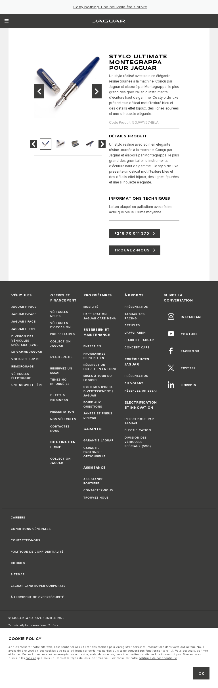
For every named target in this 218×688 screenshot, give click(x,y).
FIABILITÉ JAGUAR (139, 340)
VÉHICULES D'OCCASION (60, 325)
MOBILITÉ (90, 307)
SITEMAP (18, 574)
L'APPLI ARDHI (136, 332)
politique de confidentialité (158, 658)
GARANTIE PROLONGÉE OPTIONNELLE (94, 452)
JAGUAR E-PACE (24, 314)
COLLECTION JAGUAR (60, 344)
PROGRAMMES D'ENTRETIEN (94, 356)
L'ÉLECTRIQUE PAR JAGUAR (139, 421)
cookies (31, 658)
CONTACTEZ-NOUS (60, 429)
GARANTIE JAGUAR (98, 440)
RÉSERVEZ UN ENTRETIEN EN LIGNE (100, 367)
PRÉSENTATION (62, 412)
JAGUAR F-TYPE (23, 329)
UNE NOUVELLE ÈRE (27, 385)
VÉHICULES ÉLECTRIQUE (21, 376)
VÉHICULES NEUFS (59, 314)
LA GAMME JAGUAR (26, 352)
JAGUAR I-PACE (23, 321)
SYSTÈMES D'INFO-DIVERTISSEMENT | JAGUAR (98, 391)
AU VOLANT (134, 383)
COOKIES (18, 563)
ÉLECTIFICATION (138, 430)
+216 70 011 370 (132, 233)
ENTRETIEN (92, 346)
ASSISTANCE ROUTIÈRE (93, 481)
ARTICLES (132, 325)
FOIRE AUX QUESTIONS (92, 404)
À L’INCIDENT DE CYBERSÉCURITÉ (37, 597)
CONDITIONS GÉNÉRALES (31, 529)
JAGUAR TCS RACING (135, 316)
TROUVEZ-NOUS (132, 250)
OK (201, 674)
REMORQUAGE (22, 366)
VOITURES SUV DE (26, 359)
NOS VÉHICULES (63, 419)
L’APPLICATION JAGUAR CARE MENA (99, 316)
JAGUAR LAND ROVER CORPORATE (38, 586)
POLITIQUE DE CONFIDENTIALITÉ (37, 551)
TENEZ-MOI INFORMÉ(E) (59, 382)
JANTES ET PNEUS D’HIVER (97, 416)
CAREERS (18, 517)
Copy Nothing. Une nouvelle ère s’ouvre (110, 7)
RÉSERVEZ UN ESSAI (61, 371)
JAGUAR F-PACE (24, 307)
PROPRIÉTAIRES (62, 334)
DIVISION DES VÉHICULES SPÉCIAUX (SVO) (24, 341)
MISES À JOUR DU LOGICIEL (97, 378)
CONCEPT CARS (137, 347)
